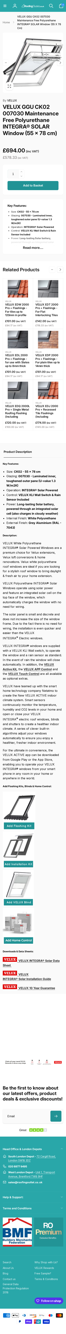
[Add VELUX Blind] (18, 905)
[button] (5, 6)
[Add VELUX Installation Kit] (18, 867)
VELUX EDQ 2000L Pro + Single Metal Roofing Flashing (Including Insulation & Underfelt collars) (17, 415)
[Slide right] (60, 63)
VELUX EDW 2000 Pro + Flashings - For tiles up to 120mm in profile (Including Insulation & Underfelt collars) (17, 315)
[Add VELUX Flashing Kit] (19, 829)
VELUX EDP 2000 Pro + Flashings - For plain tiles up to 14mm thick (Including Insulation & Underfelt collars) (47, 365)
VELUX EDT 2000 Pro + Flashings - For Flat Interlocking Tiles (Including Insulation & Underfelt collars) (46, 315)
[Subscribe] (55, 1116)
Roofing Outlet (28, 1328)
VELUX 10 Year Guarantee (37, 988)
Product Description (18, 452)
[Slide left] (6, 63)
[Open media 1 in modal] (33, 63)
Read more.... (33, 248)
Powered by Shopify (41, 1328)
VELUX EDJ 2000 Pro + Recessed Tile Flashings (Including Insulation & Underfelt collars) (46, 415)
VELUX (10, 100)
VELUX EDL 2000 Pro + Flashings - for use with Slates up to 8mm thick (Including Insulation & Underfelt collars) (17, 365)
